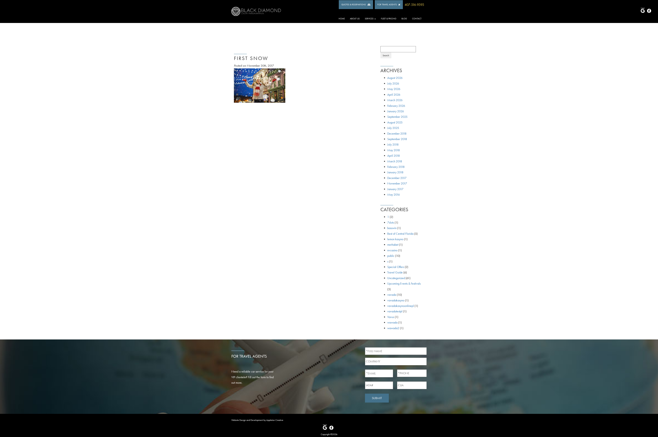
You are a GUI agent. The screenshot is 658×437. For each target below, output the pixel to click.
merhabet (392, 245)
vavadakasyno (395, 300)
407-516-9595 (414, 4)
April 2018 (393, 156)
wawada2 (393, 328)
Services (369, 18)
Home (342, 18)
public (390, 256)
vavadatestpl (394, 311)
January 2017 (395, 189)
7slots (390, 222)
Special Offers (395, 267)
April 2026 (393, 95)
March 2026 (395, 100)
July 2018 (393, 144)
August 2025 (395, 122)
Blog (404, 18)
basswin (392, 228)
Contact (417, 18)
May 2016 (393, 194)
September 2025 (397, 117)
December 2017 (396, 178)
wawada (392, 322)
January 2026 (395, 111)
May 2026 (393, 89)
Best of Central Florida (400, 234)
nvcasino (392, 250)
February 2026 (396, 106)
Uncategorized (396, 278)
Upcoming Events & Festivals (404, 283)
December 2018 (396, 133)
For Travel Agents (387, 4)
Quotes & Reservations (353, 4)
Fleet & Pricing (388, 18)
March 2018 (394, 161)
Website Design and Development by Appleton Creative (257, 420)
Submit (377, 398)
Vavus (390, 317)
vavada (391, 295)
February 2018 (396, 167)
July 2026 (393, 83)
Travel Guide (395, 272)
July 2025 (393, 128)
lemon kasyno (395, 239)
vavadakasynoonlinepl (400, 306)
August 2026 (395, 78)
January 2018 (395, 172)
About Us (355, 18)
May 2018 (393, 150)
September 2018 (397, 139)
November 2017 (397, 183)
